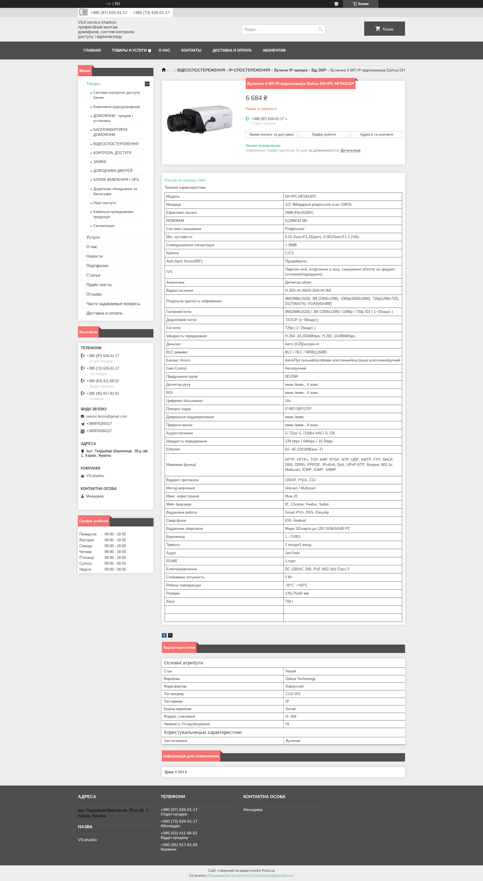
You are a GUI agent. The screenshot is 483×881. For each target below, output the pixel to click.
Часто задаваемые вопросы (113, 303)
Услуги (93, 237)
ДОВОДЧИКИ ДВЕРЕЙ (112, 171)
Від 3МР (318, 70)
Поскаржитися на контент (228, 876)
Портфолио (97, 265)
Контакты (191, 50)
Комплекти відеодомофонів (116, 107)
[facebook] (164, 636)
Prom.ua (268, 871)
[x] (170, 636)
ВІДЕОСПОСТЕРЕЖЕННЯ (201, 70)
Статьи (93, 275)
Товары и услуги (129, 50)
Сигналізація (104, 226)
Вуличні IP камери (290, 70)
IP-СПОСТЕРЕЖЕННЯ (249, 70)
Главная (92, 50)
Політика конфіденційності (273, 876)
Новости (94, 256)
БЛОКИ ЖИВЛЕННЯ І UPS (116, 180)
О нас (164, 50)
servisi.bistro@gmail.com (106, 416)
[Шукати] (320, 29)
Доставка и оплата (232, 50)
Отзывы (94, 294)
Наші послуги (104, 203)
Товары (93, 83)
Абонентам (274, 50)
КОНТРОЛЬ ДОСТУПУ (112, 153)
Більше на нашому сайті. (186, 180)
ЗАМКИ (99, 162)
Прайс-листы (99, 284)
